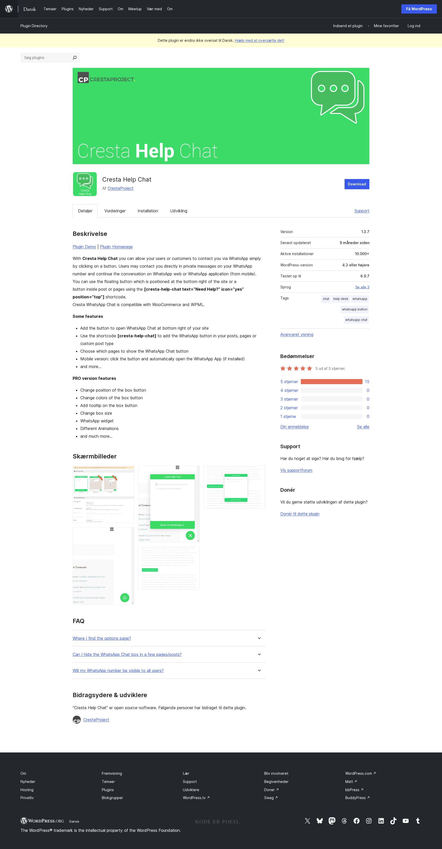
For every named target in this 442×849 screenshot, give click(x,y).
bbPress (354, 790)
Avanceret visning (296, 334)
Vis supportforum (296, 470)
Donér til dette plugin (299, 513)
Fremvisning (112, 773)
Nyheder (27, 781)
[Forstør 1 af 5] (127, 472)
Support (362, 210)
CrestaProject (121, 188)
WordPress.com (360, 773)
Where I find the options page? (102, 638)
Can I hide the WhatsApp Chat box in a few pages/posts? (127, 654)
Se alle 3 (362, 287)
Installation (148, 210)
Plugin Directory (34, 26)
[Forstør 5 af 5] (258, 472)
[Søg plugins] (75, 58)
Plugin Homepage (116, 246)
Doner (271, 790)
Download (357, 184)
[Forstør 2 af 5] (127, 534)
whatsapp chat (356, 320)
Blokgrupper (112, 797)
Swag (271, 797)
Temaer (108, 781)
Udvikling (178, 210)
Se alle (363, 426)
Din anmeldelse (294, 426)
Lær (186, 773)
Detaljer (85, 210)
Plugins (108, 790)
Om (23, 773)
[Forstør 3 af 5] (192, 472)
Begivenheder (276, 781)
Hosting (27, 790)
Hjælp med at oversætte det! (259, 40)
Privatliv (27, 797)
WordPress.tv (196, 797)
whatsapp (359, 299)
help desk (340, 299)
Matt (351, 781)
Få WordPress (419, 9)
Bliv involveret (276, 773)
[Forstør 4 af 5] (192, 553)
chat (326, 299)
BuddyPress (357, 797)
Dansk (74, 821)
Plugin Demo (84, 246)
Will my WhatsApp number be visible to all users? (118, 670)
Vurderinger (115, 210)
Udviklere (191, 790)
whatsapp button (354, 309)
